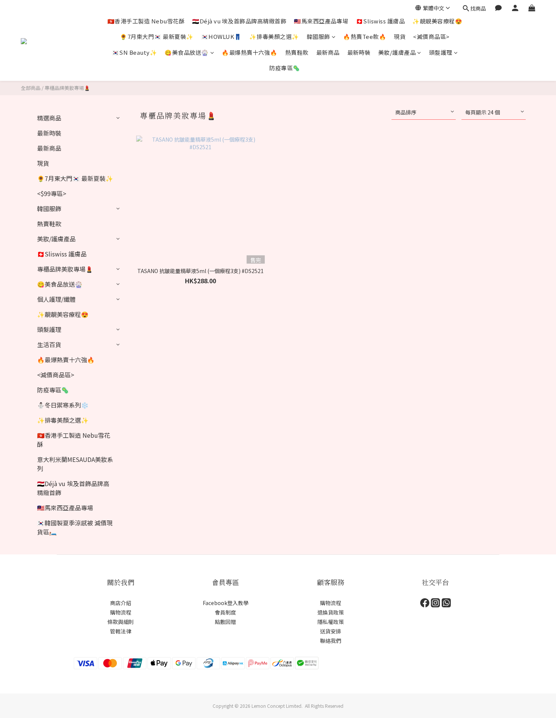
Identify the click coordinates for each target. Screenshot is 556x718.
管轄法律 (120, 631)
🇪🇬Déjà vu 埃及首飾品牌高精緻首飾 (239, 21)
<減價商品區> (431, 36)
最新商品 (328, 52)
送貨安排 (330, 631)
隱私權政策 (330, 621)
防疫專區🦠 (284, 68)
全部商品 (30, 87)
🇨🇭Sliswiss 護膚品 (380, 21)
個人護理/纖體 (56, 299)
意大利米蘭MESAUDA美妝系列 (75, 464)
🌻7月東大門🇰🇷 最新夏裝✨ (157, 36)
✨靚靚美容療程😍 (437, 21)
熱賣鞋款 (297, 52)
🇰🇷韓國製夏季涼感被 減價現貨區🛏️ (75, 527)
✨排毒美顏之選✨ (274, 36)
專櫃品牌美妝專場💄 (67, 87)
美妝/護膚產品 (397, 52)
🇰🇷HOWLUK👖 (221, 36)
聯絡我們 (330, 640)
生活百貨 (49, 344)
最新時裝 (359, 52)
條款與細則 (120, 621)
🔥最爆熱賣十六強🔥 (250, 52)
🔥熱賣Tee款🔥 (364, 36)
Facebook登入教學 (225, 603)
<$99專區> (51, 193)
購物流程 (120, 612)
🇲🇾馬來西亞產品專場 (321, 21)
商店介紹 (120, 603)
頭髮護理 (440, 52)
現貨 (399, 36)
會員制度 (225, 612)
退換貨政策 (330, 612)
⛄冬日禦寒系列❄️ (63, 404)
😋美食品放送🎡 (187, 52)
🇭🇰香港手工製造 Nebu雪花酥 (146, 21)
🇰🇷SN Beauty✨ (134, 52)
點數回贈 (225, 621)
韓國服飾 (318, 36)
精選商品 (49, 117)
